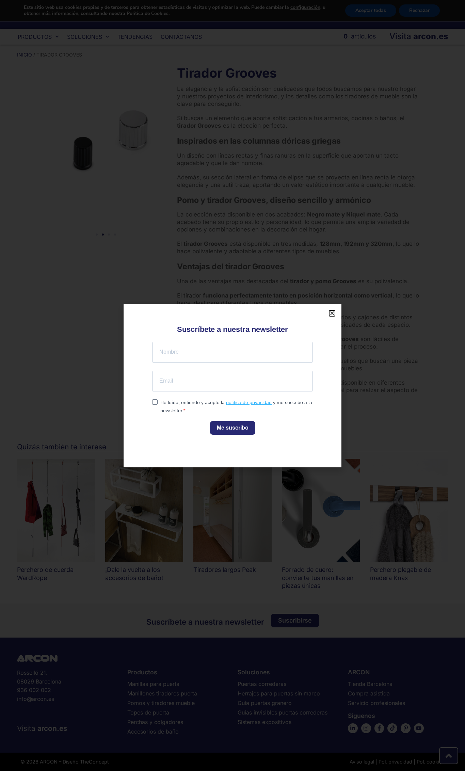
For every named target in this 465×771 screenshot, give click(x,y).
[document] (232, 385)
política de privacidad (249, 402)
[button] (332, 313)
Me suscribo (232, 428)
